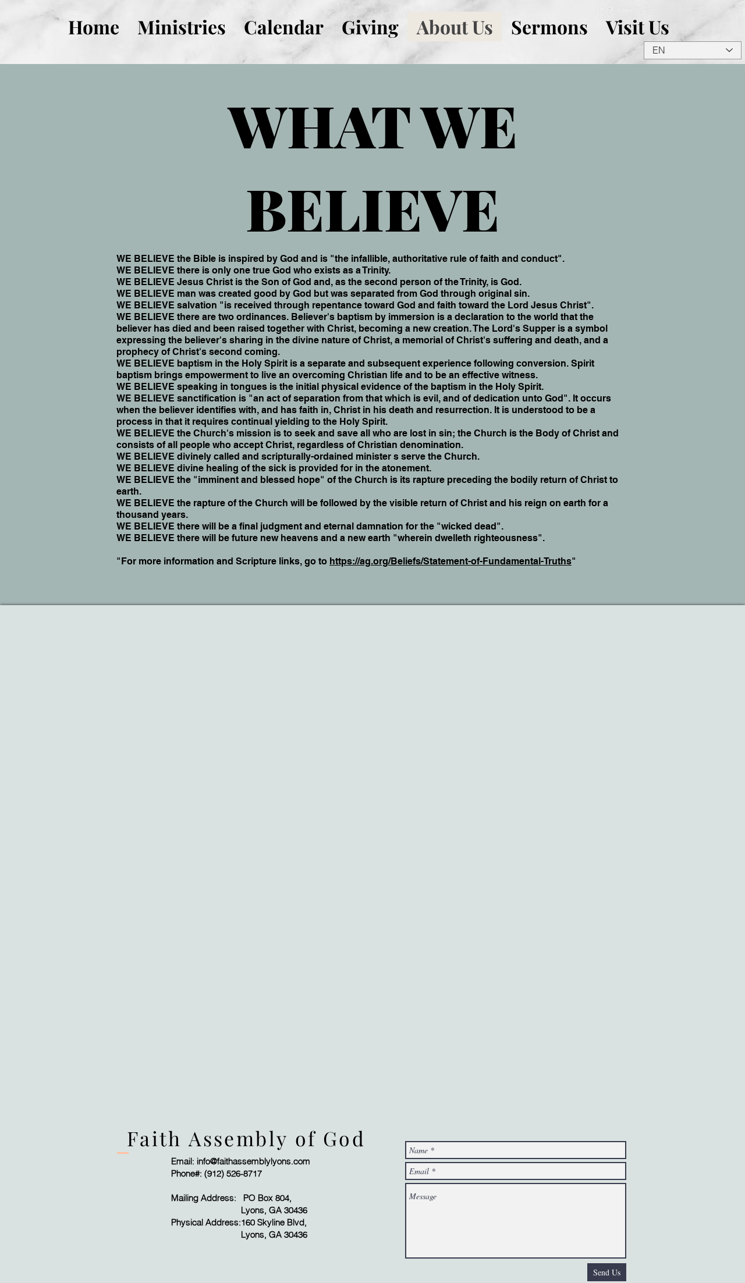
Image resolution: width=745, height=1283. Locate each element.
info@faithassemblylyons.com (253, 1161)
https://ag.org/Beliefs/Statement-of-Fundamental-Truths (450, 561)
